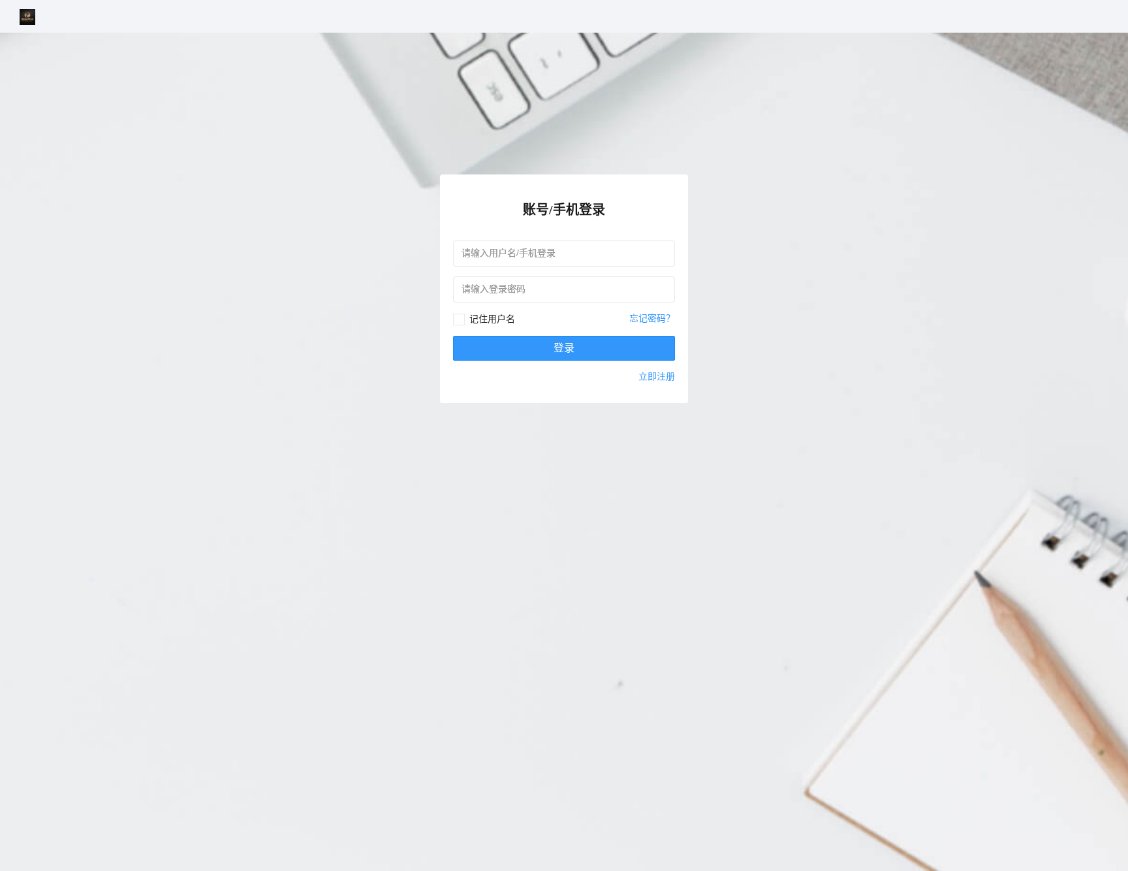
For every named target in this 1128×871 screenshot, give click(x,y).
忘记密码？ (652, 318)
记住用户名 (492, 318)
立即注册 (656, 376)
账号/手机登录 (564, 210)
